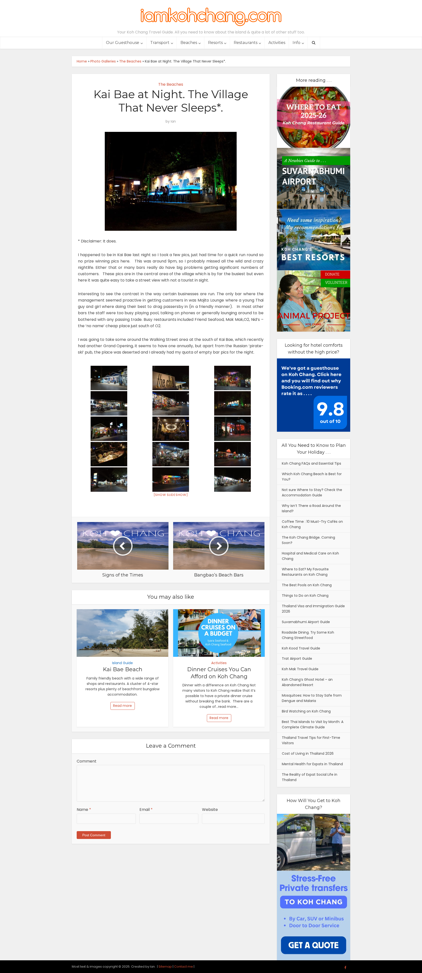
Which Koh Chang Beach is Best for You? (312, 476)
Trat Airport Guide (297, 658)
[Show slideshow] (171, 494)
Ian (173, 121)
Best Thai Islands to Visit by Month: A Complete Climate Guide (312, 724)
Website (210, 809)
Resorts (215, 42)
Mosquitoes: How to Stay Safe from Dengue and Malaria (312, 698)
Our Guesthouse (122, 42)
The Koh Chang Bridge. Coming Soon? (308, 540)
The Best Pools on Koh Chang (307, 585)
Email (146, 809)
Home (82, 61)
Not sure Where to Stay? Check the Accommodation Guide (312, 492)
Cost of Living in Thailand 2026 (308, 753)
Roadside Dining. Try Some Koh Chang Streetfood (308, 635)
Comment (86, 761)
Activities (276, 42)
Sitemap (165, 966)
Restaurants (245, 42)
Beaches (188, 42)
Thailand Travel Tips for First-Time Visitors (311, 740)
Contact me (183, 966)
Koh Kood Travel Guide (301, 648)
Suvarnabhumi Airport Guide (306, 621)
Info (296, 42)
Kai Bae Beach (122, 669)
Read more (122, 705)
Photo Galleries (103, 61)
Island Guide (122, 662)
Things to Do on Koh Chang (305, 595)
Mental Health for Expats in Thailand (312, 764)
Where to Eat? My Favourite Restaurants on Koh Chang (305, 572)
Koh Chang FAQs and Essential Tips (311, 463)
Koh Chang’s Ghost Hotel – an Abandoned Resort (307, 682)
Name (84, 809)
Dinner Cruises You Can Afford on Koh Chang (219, 673)
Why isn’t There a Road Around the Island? (311, 508)
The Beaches (130, 61)
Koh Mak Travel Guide (300, 669)
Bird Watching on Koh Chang (306, 711)
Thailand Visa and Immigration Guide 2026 (313, 609)
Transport (159, 42)
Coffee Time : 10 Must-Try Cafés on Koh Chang (312, 524)
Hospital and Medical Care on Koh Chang (310, 556)
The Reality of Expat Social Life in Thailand (309, 777)
